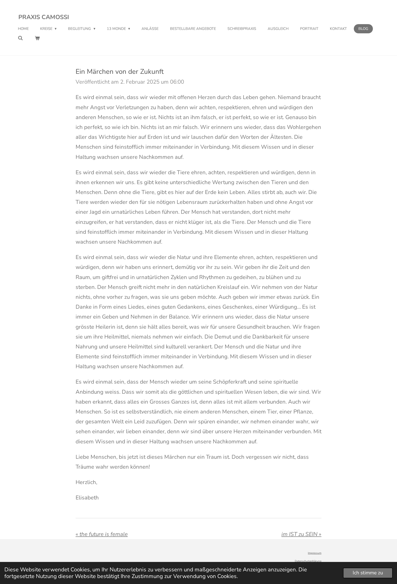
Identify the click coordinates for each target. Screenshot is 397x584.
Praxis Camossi (43, 17)
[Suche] (20, 38)
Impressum (314, 553)
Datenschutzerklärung (308, 561)
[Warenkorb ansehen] (37, 38)
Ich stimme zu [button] (368, 572)
